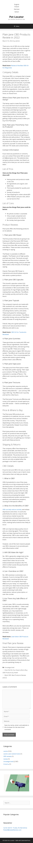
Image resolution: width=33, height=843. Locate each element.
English (16, 4)
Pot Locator (16, 17)
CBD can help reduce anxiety (12, 509)
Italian (16, 12)
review (5, 759)
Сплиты (6, 764)
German (16, 9)
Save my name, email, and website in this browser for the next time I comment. (16, 727)
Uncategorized (9, 667)
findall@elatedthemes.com (12, 830)
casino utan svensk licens (11, 754)
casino (5, 751)
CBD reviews (7, 756)
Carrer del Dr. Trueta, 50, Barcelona (15, 828)
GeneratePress (25, 840)
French (16, 7)
